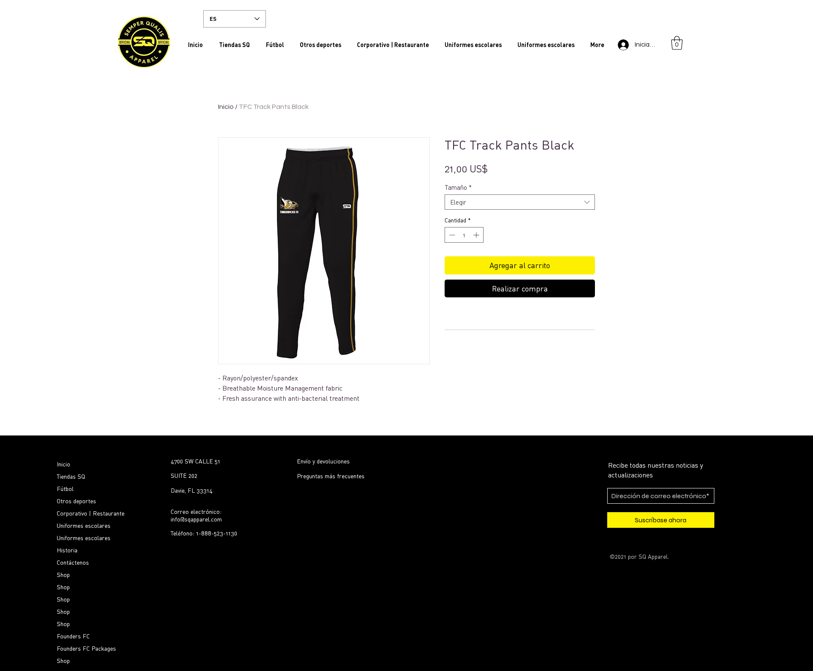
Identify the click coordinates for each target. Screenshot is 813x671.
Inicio (226, 106)
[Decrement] (451, 234)
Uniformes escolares (84, 525)
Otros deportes (76, 501)
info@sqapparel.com (196, 519)
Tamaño (458, 187)
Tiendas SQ (71, 476)
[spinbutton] (464, 234)
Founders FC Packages (86, 648)
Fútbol (65, 488)
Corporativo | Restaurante (90, 513)
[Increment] (477, 234)
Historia (67, 550)
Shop (63, 574)
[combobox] (520, 202)
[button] (677, 43)
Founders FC (73, 636)
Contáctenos (73, 562)
